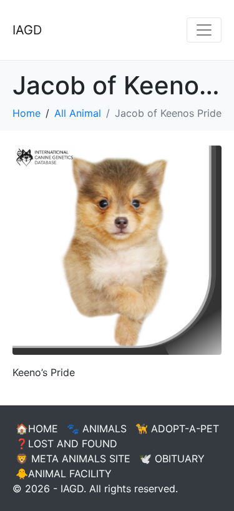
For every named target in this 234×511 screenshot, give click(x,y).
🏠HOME (37, 428)
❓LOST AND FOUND (66, 443)
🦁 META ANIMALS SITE (73, 458)
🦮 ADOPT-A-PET (177, 428)
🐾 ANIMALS (97, 428)
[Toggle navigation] (204, 29)
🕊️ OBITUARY (172, 458)
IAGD (27, 29)
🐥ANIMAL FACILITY (64, 473)
